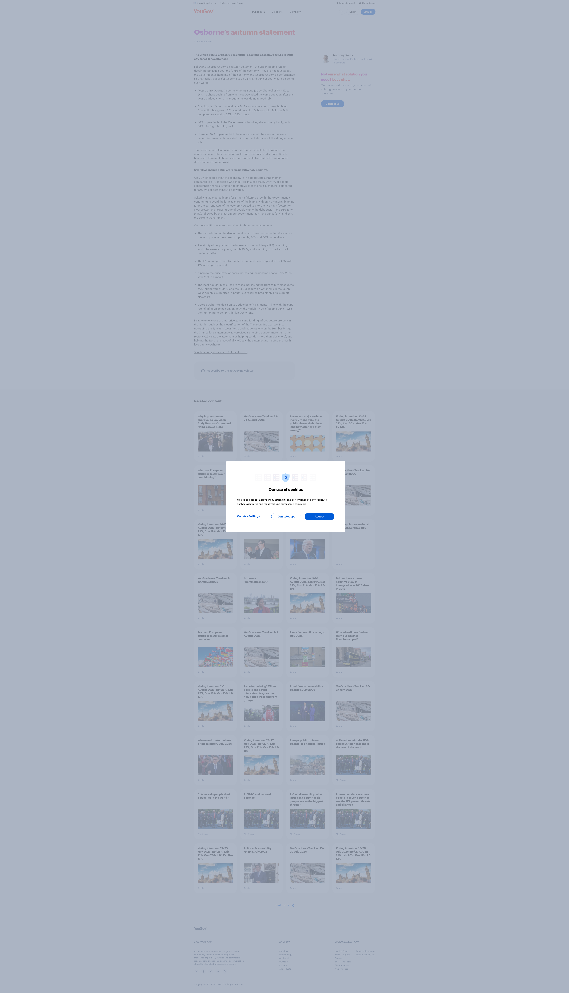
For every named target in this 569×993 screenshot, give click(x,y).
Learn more (299, 503)
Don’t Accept (286, 516)
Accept (319, 516)
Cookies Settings (248, 516)
